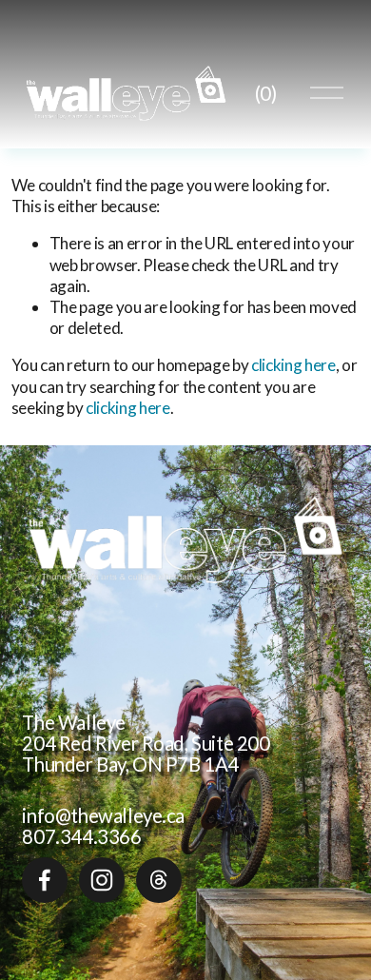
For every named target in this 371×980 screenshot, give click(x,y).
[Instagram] (102, 880)
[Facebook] (45, 880)
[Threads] (159, 880)
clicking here (293, 365)
